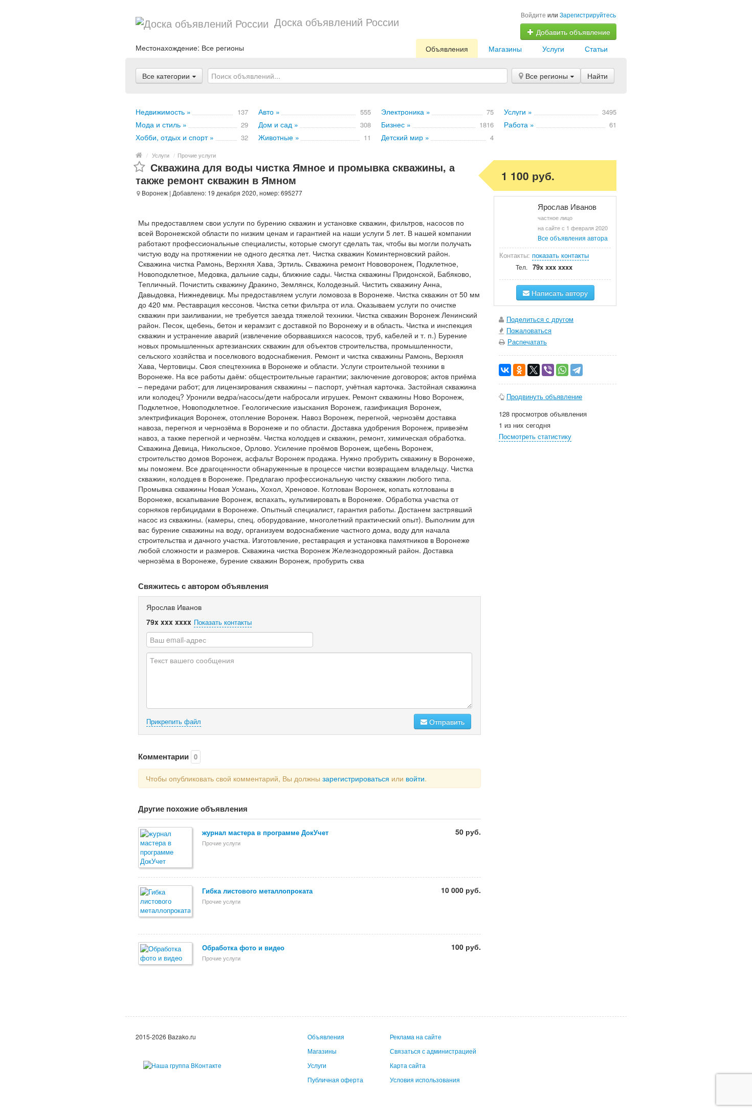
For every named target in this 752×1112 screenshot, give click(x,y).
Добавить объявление (572, 32)
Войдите (533, 14)
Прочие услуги (197, 155)
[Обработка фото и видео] (166, 954)
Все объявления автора (573, 237)
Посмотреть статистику (535, 436)
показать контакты (560, 255)
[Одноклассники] (519, 370)
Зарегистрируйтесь (588, 14)
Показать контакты (223, 622)
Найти (597, 76)
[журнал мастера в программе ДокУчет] (166, 848)
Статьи (596, 48)
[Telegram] (576, 370)
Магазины (505, 48)
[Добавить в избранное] (139, 167)
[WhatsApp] (562, 370)
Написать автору (558, 293)
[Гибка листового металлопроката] (166, 902)
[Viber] (548, 370)
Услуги (553, 48)
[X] (533, 370)
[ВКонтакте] (505, 370)
